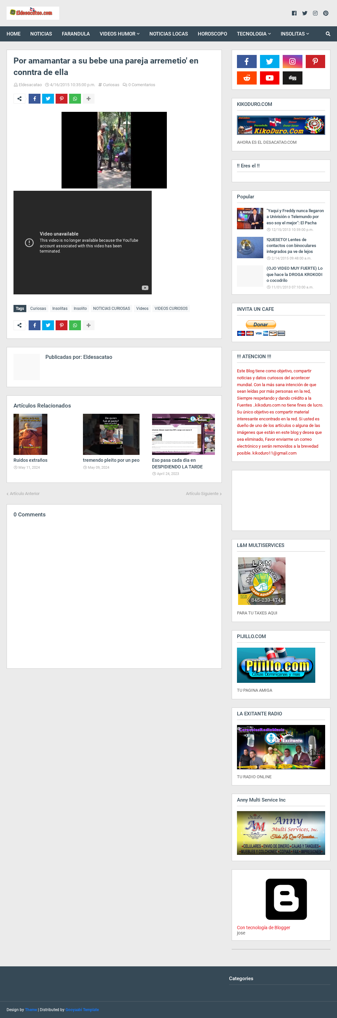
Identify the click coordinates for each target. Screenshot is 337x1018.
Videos (142, 308)
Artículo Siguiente (202, 493)
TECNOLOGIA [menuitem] (252, 34)
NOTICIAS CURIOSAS (111, 308)
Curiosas (111, 84)
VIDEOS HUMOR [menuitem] (117, 34)
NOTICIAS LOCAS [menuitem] (168, 34)
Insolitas (59, 308)
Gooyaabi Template (82, 1009)
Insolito (80, 308)
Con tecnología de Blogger (263, 927)
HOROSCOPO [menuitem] (212, 34)
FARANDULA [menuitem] (76, 34)
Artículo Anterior (24, 493)
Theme (31, 1009)
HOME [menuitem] (13, 34)
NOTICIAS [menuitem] (41, 34)
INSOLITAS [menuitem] (293, 34)
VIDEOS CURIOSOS (171, 308)
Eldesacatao (30, 84)
